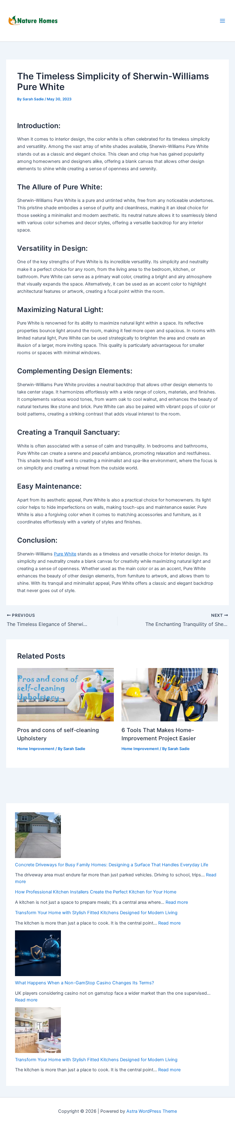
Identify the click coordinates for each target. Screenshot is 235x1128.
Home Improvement (35, 748)
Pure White (65, 554)
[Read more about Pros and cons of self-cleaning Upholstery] (65, 694)
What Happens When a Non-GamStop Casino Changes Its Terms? (84, 983)
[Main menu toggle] (222, 20)
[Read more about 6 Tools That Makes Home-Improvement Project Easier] (169, 694)
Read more (177, 902)
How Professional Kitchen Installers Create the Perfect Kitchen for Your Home (95, 892)
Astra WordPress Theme (151, 1111)
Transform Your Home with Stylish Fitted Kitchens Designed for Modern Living (96, 912)
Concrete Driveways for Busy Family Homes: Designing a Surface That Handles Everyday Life (111, 865)
